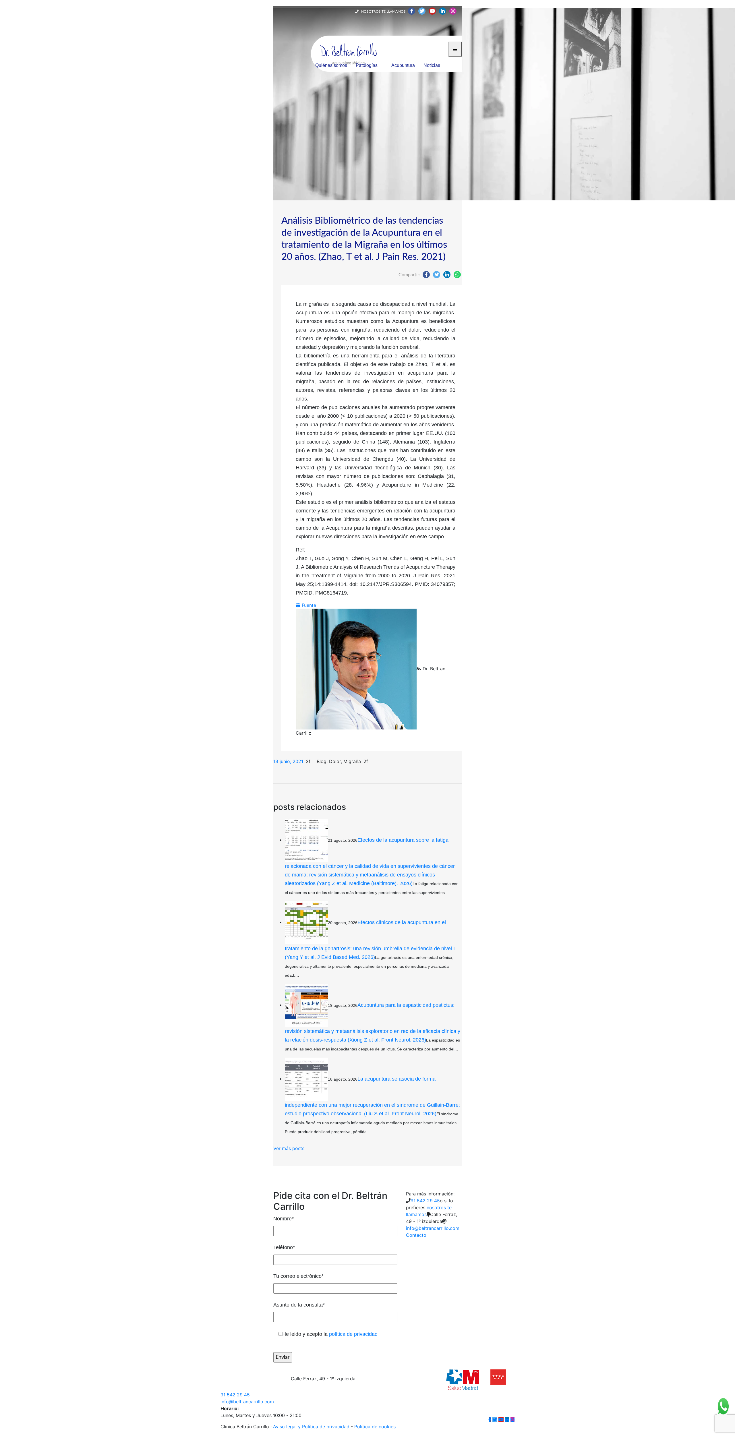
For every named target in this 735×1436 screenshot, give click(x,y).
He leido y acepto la (330, 1334)
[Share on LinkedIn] (446, 274)
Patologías (367, 65)
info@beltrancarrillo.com (432, 1228)
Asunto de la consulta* (299, 1305)
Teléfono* (284, 1247)
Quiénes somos (331, 65)
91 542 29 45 (425, 1200)
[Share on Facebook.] (426, 274)
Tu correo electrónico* (298, 1276)
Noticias (431, 65)
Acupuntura (403, 65)
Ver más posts (288, 1148)
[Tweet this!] (436, 274)
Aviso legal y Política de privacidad (311, 1426)
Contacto (416, 1235)
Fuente (308, 605)
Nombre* (283, 1219)
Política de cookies (375, 1426)
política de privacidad (353, 1334)
